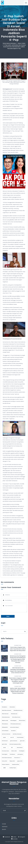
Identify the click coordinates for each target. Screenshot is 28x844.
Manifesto (4, 826)
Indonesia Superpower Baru (15, 744)
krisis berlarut (20, 747)
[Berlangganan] (25, 810)
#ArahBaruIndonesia (18, 710)
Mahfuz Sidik (14, 750)
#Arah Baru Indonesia (6, 710)
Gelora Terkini (21, 43)
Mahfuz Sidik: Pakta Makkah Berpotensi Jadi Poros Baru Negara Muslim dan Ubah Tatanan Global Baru (17, 691)
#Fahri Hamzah (5, 713)
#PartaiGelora (5, 723)
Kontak (4, 824)
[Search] (25, 631)
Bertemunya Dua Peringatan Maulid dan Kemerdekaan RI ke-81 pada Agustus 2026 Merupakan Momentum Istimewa (17, 659)
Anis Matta (13, 730)
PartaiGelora (12, 754)
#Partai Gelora (22, 720)
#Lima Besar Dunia (16, 717)
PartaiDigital (21, 750)
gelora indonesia (13, 740)
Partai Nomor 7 (17, 757)
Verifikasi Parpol (12, 767)
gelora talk (22, 740)
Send (7, 616)
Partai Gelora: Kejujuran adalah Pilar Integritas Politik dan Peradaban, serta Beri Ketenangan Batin (17, 680)
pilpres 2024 (19, 761)
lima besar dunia (5, 750)
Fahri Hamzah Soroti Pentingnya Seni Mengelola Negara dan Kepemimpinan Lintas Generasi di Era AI (17, 670)
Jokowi (4, 747)
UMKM (4, 767)
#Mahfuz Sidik (5, 720)
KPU (12, 747)
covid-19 (12, 737)
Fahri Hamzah (5, 740)
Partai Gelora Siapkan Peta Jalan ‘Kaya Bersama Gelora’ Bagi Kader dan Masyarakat (18, 649)
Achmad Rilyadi (5, 730)
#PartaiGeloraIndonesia (15, 723)
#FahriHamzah (14, 713)
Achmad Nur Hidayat (14, 727)
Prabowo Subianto (6, 764)
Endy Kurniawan (20, 737)
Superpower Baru (15, 764)
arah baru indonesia (6, 734)
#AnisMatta (4, 707)
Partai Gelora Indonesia (9, 43)
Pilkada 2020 (12, 761)
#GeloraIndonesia (6, 717)
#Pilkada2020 (5, 727)
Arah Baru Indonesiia (17, 734)
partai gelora (20, 754)
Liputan (4, 829)
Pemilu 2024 (4, 761)
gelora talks (4, 744)
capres (4, 737)
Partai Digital (4, 754)
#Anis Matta (12, 707)
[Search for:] (14, 631)
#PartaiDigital (13, 720)
